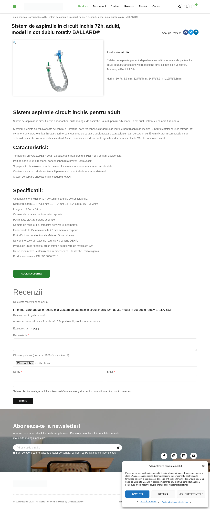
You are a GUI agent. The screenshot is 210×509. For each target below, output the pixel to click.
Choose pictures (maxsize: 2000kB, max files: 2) (41, 355)
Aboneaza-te (118, 447)
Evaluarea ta (21, 328)
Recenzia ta (21, 335)
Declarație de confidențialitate (175, 502)
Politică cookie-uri (149, 501)
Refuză (163, 494)
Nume (17, 371)
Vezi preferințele (191, 494)
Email (111, 371)
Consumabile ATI (37, 17)
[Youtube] (193, 456)
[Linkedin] (183, 456)
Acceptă (137, 494)
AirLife (125, 52)
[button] (203, 466)
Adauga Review (171, 33)
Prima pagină (18, 17)
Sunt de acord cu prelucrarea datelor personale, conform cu (66, 452)
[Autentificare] (187, 6)
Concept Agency (76, 501)
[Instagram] (174, 456)
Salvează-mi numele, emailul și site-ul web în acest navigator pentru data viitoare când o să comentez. (72, 391)
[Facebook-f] (164, 456)
